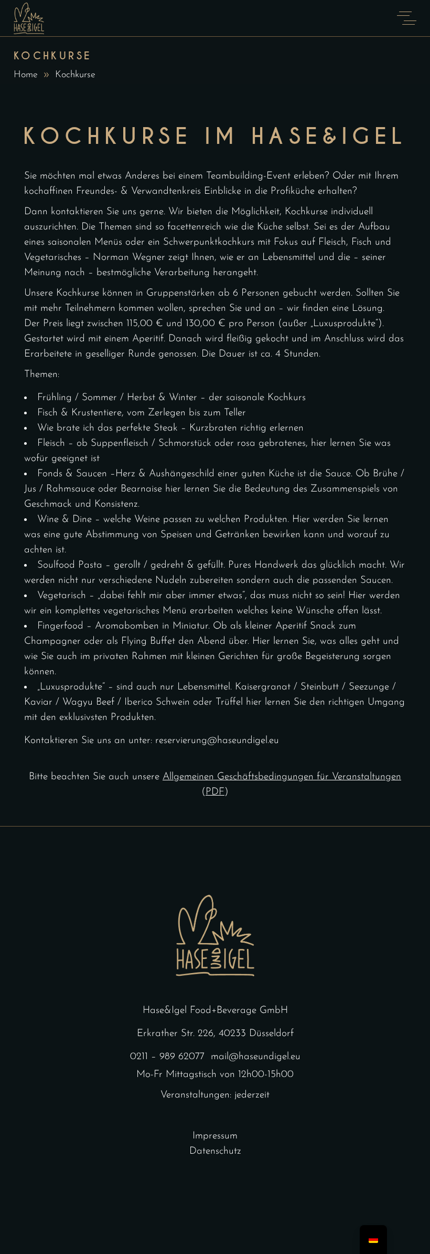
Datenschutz (215, 1151)
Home (26, 75)
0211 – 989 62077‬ (167, 1057)
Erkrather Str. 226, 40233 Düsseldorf (215, 1034)
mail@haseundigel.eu (255, 1057)
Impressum (215, 1136)
